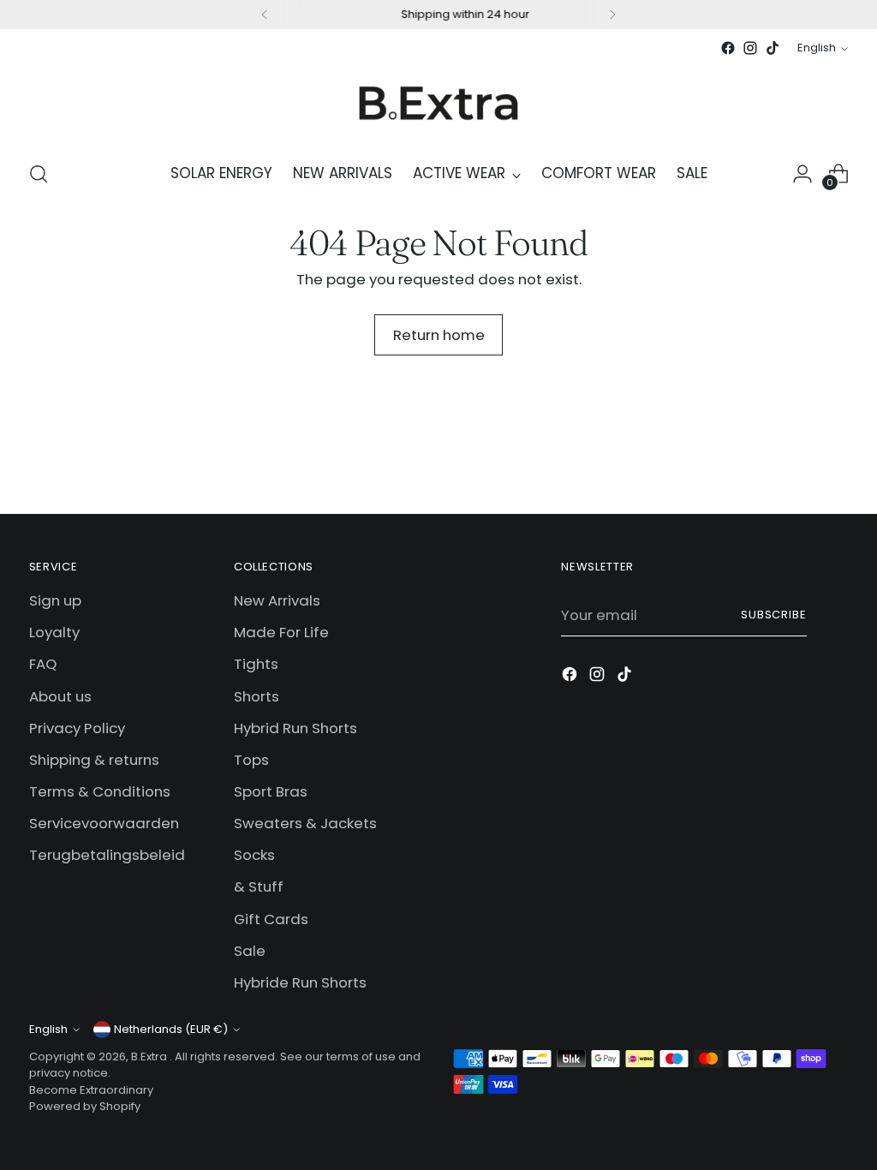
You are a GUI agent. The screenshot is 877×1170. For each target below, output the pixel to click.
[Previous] (264, 14)
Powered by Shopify (84, 1106)
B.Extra (150, 1056)
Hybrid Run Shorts (295, 728)
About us (60, 696)
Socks (254, 855)
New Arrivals (277, 600)
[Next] (612, 14)
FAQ (43, 664)
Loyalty (54, 632)
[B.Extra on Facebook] (728, 48)
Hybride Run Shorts (300, 982)
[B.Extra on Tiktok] (772, 48)
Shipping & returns (94, 759)
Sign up (55, 600)
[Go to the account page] (802, 174)
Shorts (256, 696)
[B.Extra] (438, 102)
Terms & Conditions (99, 791)
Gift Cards (271, 919)
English (816, 47)
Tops (251, 759)
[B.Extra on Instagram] (750, 48)
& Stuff (258, 886)
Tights (256, 664)
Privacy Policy (77, 728)
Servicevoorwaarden (104, 823)
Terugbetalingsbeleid (107, 855)
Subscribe (774, 614)
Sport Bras (270, 791)
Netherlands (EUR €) (171, 1029)
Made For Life (281, 632)
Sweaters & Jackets (305, 823)
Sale (249, 950)
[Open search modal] (38, 174)
